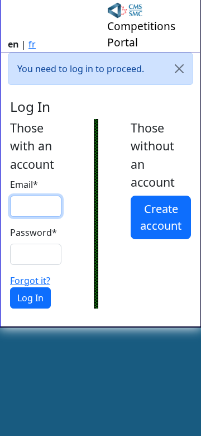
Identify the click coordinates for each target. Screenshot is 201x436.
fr (32, 44)
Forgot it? (30, 280)
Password (33, 232)
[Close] (179, 68)
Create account (160, 217)
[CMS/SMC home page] (125, 9)
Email (24, 184)
